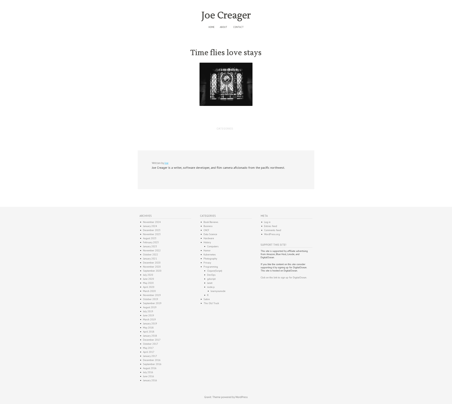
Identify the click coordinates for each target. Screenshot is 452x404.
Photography (210, 258)
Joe (166, 163)
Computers (213, 246)
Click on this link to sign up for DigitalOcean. (284, 277)
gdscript (211, 278)
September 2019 (152, 303)
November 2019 (152, 295)
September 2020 (152, 270)
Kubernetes (210, 254)
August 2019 (149, 307)
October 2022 (150, 254)
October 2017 (150, 343)
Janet (209, 283)
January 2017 (150, 356)
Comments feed (272, 230)
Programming (211, 266)
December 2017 (151, 339)
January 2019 (150, 323)
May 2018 (148, 327)
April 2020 (148, 287)
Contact (238, 27)
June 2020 (148, 278)
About (223, 27)
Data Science (210, 234)
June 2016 (148, 376)
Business (208, 226)
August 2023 (149, 238)
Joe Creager (226, 15)
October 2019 (150, 299)
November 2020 (152, 266)
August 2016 (149, 368)
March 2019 (149, 319)
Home (212, 27)
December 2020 (151, 262)
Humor (207, 250)
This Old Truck (211, 303)
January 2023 (150, 246)
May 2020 (148, 283)
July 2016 (148, 372)
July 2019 (148, 311)
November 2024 (152, 222)
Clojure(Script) (214, 270)
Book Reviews (211, 222)
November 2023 (152, 234)
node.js (211, 287)
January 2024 (150, 226)
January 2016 (150, 380)
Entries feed (270, 226)
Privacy (207, 262)
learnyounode (218, 291)
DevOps (211, 274)
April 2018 (148, 331)
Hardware (209, 238)
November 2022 (152, 250)
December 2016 (151, 360)
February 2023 (151, 242)
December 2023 (151, 230)
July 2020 (148, 274)
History (207, 242)
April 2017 (148, 352)
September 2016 (152, 364)
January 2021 (150, 258)
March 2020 (149, 291)
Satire (207, 299)
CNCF (206, 230)
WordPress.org (272, 234)
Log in (267, 222)
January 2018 (150, 335)
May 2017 (148, 347)
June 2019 (148, 315)
